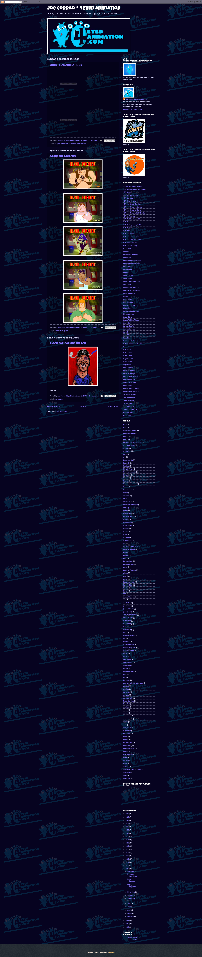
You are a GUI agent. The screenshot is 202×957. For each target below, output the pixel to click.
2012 (127, 859)
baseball (126, 463)
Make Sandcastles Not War (132, 344)
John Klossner (128, 335)
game (66, 331)
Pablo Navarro (128, 368)
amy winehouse (129, 445)
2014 (127, 853)
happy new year (129, 582)
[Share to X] (109, 140)
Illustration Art (128, 314)
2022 (124, 427)
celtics (125, 511)
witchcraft (126, 778)
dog (124, 543)
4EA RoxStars (128, 228)
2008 (127, 920)
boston (125, 481)
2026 (127, 814)
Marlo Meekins (128, 347)
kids (124, 627)
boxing (125, 487)
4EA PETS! (127, 222)
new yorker (127, 659)
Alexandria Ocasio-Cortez (132, 442)
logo (124, 632)
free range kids (128, 564)
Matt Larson (127, 353)
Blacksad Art (127, 269)
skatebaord (127, 716)
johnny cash (127, 612)
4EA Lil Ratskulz (129, 216)
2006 (127, 927)
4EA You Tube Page (130, 246)
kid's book (127, 624)
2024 (127, 820)
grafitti (125, 576)
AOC (124, 454)
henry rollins (127, 585)
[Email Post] (100, 140)
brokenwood (127, 490)
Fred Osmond (128, 302)
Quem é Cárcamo (129, 382)
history (125, 591)
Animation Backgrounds (132, 260)
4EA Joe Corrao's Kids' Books (134, 213)
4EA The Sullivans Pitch (132, 240)
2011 (127, 862)
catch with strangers (130, 505)
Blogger (112, 952)
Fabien (125, 296)
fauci (125, 552)
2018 (127, 840)
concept (126, 528)
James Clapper (128, 597)
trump (125, 751)
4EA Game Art (128, 198)
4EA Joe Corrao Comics (132, 204)
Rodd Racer (127, 385)
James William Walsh (131, 320)
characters (59, 331)
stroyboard (127, 728)
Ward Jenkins (128, 412)
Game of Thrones (129, 570)
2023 (127, 823)
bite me (126, 478)
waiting (125, 766)
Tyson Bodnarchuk (130, 409)
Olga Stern (127, 364)
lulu (124, 638)
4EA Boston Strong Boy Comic (134, 189)
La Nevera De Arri (129, 341)
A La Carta (127, 249)
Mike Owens (127, 362)
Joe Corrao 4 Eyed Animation (136, 99)
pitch (125, 677)
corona (125, 531)
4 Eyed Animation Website (132, 186)
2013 (127, 856)
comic (125, 519)
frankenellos (81, 144)
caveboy (126, 508)
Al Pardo (126, 252)
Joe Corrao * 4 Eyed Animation (84, 8)
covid (125, 534)
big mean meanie (129, 472)
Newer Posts (53, 406)
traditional (127, 746)
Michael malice (128, 644)
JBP (124, 600)
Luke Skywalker (129, 635)
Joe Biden (126, 603)
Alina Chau (127, 258)
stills (125, 725)
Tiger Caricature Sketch (68, 343)
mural (125, 653)
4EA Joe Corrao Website (132, 210)
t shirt (125, 737)
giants (125, 573)
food (124, 558)
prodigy (126, 689)
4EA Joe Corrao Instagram (132, 207)
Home (83, 406)
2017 (127, 843)
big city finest (128, 469)
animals (126, 448)
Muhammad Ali (128, 650)
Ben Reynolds (128, 266)
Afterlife (126, 439)
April (129, 910)
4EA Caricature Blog (130, 195)
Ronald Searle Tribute (131, 388)
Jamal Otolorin (128, 317)
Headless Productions (131, 311)
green (125, 579)
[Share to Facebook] (111, 140)
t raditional (127, 734)
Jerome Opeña (128, 326)
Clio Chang (127, 284)
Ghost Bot (126, 308)
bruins (125, 493)
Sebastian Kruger (129, 394)
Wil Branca (127, 415)
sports (125, 722)
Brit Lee (126, 272)
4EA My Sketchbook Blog (132, 219)
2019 (127, 836)
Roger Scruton (128, 701)
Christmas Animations (66, 65)
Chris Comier (128, 275)
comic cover (127, 525)
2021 (127, 830)
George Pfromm (129, 305)
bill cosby (126, 475)
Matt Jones (127, 350)
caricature (59, 399)
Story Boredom (128, 400)
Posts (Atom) (62, 411)
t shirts (125, 740)
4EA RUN (126, 231)
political (126, 680)
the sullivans (127, 743)
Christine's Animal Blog (131, 281)
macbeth (126, 641)
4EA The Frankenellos (131, 237)
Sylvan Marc (127, 403)
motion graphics (129, 647)
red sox (126, 695)
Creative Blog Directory (131, 290)
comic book (127, 522)
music (125, 656)
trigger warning (128, 748)
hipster (125, 588)
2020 (124, 424)
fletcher (126, 555)
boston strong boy (130, 484)
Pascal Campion (129, 370)
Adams (125, 436)
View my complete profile (132, 109)
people (125, 668)
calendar (126, 496)
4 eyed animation (61, 144)
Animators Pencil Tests (131, 263)
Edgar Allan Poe (129, 549)
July (129, 903)
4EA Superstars (128, 234)
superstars (127, 731)
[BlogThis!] (107, 140)
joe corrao (127, 606)
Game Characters (63, 156)
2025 (127, 817)
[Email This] (105, 140)
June (129, 907)
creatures (126, 537)
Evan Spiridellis (129, 293)
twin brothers (128, 754)
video (125, 763)
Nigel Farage (127, 662)
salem (125, 710)
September (131, 898)
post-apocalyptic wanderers (133, 683)
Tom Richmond (128, 406)
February (130, 916)
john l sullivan (128, 609)
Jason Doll (127, 323)
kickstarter (127, 621)
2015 (127, 849)
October (130, 895)
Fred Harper (127, 299)
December (131, 871)
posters (126, 686)
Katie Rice (126, 338)
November (131, 892)
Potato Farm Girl (129, 379)
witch (125, 775)
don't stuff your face (130, 546)
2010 (127, 865)
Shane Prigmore (129, 397)
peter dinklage (128, 671)
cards (125, 499)
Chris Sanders (128, 278)
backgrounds (128, 460)
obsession (127, 665)
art (124, 457)
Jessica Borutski (129, 329)
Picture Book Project (130, 376)
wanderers (127, 772)
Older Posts (113, 406)
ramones (126, 692)
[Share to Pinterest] (114, 140)
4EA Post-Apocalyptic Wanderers (135, 225)
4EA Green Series (129, 201)
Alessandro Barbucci (130, 254)
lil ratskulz (127, 630)
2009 (127, 869)
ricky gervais (127, 698)
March (129, 913)
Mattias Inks (127, 356)
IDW (124, 594)
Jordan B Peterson (130, 615)
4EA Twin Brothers (130, 243)
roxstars (126, 707)
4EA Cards (127, 192)
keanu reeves (128, 618)
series (125, 713)
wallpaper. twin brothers (132, 769)
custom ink (127, 540)
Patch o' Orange (129, 373)
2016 (127, 846)
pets (124, 674)
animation (72, 144)
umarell (126, 760)
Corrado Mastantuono (131, 287)
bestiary (126, 466)
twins (125, 757)
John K (125, 332)
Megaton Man (128, 359)
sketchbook (127, 719)
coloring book (128, 516)
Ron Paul (126, 704)
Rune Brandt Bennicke (131, 391)
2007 (127, 924)
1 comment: (93, 140)
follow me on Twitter (132, 939)
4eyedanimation (129, 433)
